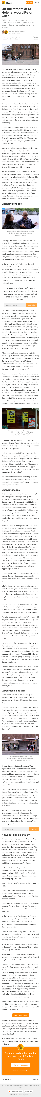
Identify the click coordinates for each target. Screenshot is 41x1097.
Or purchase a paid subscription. (20, 1070)
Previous (8, 1079)
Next (34, 1079)
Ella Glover (13, 31)
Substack (12, 1095)
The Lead (22, 31)
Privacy (26, 1086)
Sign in (37, 3)
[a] (20, 54)
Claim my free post (20, 1065)
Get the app (28, 1091)
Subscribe (29, 3)
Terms (31, 1086)
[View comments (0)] (11, 38)
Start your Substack (16, 1091)
